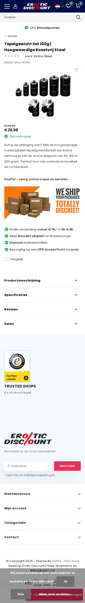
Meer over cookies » (55, 594)
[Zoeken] (78, 17)
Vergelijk (16, 259)
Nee (21, 594)
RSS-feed (71, 561)
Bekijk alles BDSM (17, 62)
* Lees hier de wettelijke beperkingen (29, 475)
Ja (65, 581)
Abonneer (67, 466)
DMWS (56, 561)
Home (12, 36)
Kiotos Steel (43, 56)
